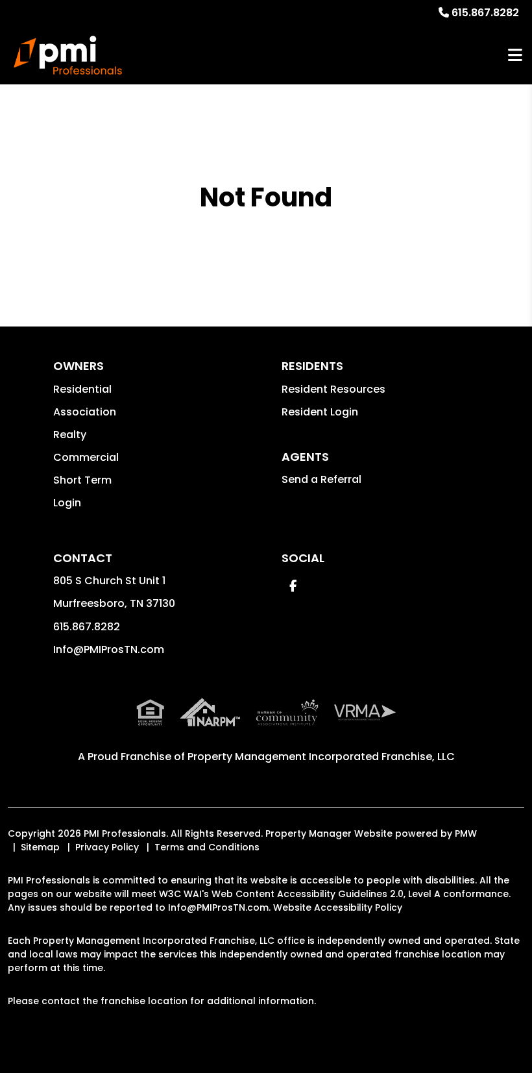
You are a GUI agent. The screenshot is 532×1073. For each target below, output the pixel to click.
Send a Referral (321, 479)
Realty (69, 434)
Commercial (86, 457)
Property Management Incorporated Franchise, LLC (321, 756)
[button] (293, 585)
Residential (82, 389)
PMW (466, 833)
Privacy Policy (107, 847)
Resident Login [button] (320, 411)
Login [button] (67, 502)
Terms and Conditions (207, 847)
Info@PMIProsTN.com (108, 649)
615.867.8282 (485, 12)
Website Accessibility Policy (337, 907)
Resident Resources (333, 389)
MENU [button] (515, 55)
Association (84, 411)
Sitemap (40, 847)
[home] (68, 55)
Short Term (82, 480)
